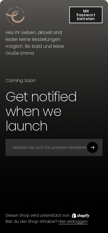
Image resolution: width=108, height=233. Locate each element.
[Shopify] (80, 215)
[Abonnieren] (92, 147)
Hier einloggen (73, 221)
